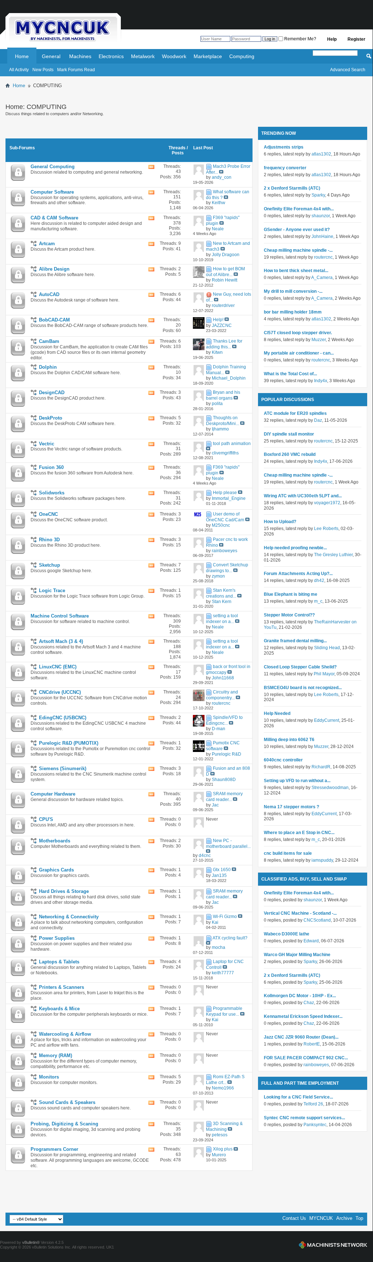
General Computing (53, 166)
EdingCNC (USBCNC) (62, 717)
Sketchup (49, 565)
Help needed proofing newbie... (295, 547)
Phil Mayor (324, 673)
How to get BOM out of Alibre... (225, 271)
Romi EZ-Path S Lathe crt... (225, 1079)
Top (359, 1218)
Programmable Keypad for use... (224, 1011)
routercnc (323, 257)
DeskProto (50, 418)
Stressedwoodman (330, 787)
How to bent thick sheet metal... (296, 270)
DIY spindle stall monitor (289, 434)
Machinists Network (333, 1245)
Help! (218, 319)
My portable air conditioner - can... (299, 353)
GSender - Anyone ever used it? (297, 229)
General (51, 56)
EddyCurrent (326, 720)
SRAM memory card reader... (224, 796)
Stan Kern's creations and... (221, 593)
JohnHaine (322, 236)
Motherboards (54, 841)
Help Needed (277, 713)
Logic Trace (52, 590)
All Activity (19, 69)
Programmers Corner (54, 1149)
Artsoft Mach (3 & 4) (61, 641)
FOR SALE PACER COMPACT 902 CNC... (306, 1057)
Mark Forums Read (76, 69)
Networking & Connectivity (69, 916)
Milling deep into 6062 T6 (289, 739)
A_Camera (322, 277)
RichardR (321, 766)
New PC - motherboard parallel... (228, 843)
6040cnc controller (283, 760)
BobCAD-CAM (54, 320)
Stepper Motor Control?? (289, 615)
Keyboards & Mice (59, 1008)
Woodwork (174, 56)
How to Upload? (280, 521)
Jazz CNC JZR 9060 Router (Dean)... (301, 1037)
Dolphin (48, 367)
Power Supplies (57, 938)
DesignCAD (51, 392)
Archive (344, 1218)
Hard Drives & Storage (64, 891)
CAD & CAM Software (54, 218)
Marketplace (208, 56)
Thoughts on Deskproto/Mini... (222, 421)
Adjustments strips (283, 147)
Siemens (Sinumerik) (62, 768)
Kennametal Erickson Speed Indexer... (303, 1016)
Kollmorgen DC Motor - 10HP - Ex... (300, 995)
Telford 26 (313, 1104)
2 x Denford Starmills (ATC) (292, 188)
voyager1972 (327, 502)
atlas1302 (321, 154)
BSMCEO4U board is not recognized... (303, 687)
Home (22, 56)
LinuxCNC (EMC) (57, 667)
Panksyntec (314, 1124)
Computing (241, 56)
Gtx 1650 (222, 869)
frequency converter (285, 167)
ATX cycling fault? (230, 938)
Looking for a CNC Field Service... (298, 1097)
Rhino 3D (49, 539)
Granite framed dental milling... (295, 640)
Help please (225, 492)
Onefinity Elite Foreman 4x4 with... (299, 208)
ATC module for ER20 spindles (295, 413)
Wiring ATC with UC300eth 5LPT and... (303, 495)
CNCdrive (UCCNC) (60, 692)
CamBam (49, 341)
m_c (318, 601)
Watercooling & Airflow (65, 1034)
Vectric (46, 443)
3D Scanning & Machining (224, 1126)
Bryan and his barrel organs (223, 395)
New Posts (42, 69)
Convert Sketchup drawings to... (227, 567)
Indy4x (320, 380)
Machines (80, 56)
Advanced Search (347, 69)
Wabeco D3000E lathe (286, 934)
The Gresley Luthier (333, 554)
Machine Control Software (60, 616)
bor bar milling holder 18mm (293, 312)
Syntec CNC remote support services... (304, 1117)
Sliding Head (327, 647)
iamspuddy (322, 860)
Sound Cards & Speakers (67, 1102)
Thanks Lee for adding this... (224, 344)
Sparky (318, 195)
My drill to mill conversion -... (293, 291)
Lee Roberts (326, 528)
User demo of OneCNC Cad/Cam (225, 516)
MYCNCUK (321, 1218)
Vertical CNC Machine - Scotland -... (300, 913)
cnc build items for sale (288, 853)
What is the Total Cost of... (290, 373)
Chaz (308, 1002)
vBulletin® (31, 1242)
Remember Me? (299, 38)
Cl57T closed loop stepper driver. (298, 332)
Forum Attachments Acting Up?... (298, 573)
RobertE (311, 1044)
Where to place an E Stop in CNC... (299, 832)
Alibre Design (54, 269)
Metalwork (143, 56)
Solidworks (51, 493)
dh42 (319, 580)
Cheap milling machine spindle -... (298, 250)
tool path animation (232, 443)
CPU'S (46, 819)
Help (332, 39)
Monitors (49, 1077)
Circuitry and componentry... (222, 694)
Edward (311, 940)
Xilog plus (223, 1149)
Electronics (111, 56)
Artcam (47, 243)
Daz (318, 420)
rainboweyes (316, 1064)
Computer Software (52, 192)
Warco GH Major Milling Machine (297, 954)
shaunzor (321, 215)
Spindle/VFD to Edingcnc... (224, 720)
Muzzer (319, 339)
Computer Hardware (53, 794)
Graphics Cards (56, 870)
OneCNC (48, 514)
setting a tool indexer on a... (222, 618)
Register (356, 39)
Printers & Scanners (61, 987)
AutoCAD (49, 294)
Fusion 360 (51, 467)
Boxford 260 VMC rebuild (290, 454)
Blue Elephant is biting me (290, 594)
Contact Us (294, 1218)
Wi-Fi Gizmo (225, 916)
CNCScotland (317, 920)
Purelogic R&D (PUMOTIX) (68, 743)
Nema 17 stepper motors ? (291, 806)
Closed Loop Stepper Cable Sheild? (300, 667)
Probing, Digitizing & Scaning (64, 1124)
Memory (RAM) (55, 1055)
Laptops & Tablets (59, 961)
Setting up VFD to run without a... (297, 780)
